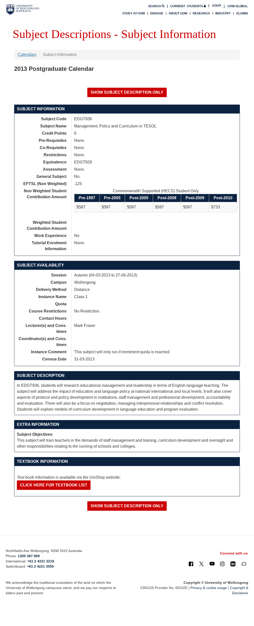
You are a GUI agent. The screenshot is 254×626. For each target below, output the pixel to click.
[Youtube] (212, 563)
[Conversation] (243, 563)
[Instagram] (222, 563)
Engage (156, 13)
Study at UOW (133, 13)
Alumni (242, 13)
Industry (223, 13)
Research (201, 13)
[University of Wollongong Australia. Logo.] (22, 9)
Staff (216, 5)
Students (187, 6)
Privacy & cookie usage (208, 588)
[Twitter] (201, 563)
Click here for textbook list (53, 485)
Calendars (27, 54)
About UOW (178, 13)
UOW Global (237, 6)
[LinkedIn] (233, 563)
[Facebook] (191, 563)
